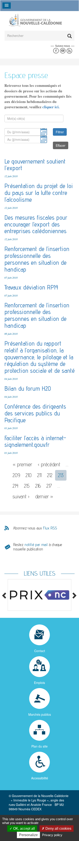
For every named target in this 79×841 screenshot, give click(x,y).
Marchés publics (39, 714)
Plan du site (39, 746)
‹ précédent (49, 464)
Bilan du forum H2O (27, 388)
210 (28, 475)
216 (38, 486)
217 (49, 486)
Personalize (28, 835)
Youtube (63, 51)
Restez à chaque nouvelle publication (37, 546)
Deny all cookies (58, 828)
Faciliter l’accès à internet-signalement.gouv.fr (35, 441)
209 (16, 475)
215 (27, 486)
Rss (69, 51)
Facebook (56, 51)
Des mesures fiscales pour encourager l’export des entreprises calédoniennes (35, 224)
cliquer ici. (50, 107)
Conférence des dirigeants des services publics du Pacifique (35, 413)
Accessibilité (39, 778)
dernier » (44, 496)
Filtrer (60, 132)
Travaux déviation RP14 (31, 287)
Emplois (39, 682)
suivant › (21, 496)
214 (15, 486)
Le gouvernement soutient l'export (34, 165)
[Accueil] (35, 20)
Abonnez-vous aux (35, 528)
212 (49, 475)
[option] (39, 595)
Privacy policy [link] (52, 835)
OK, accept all (23, 828)
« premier (22, 464)
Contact (39, 651)
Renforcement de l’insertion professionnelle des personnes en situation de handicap (36, 259)
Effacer (60, 145)
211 (39, 475)
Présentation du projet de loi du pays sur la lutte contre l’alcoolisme (38, 192)
